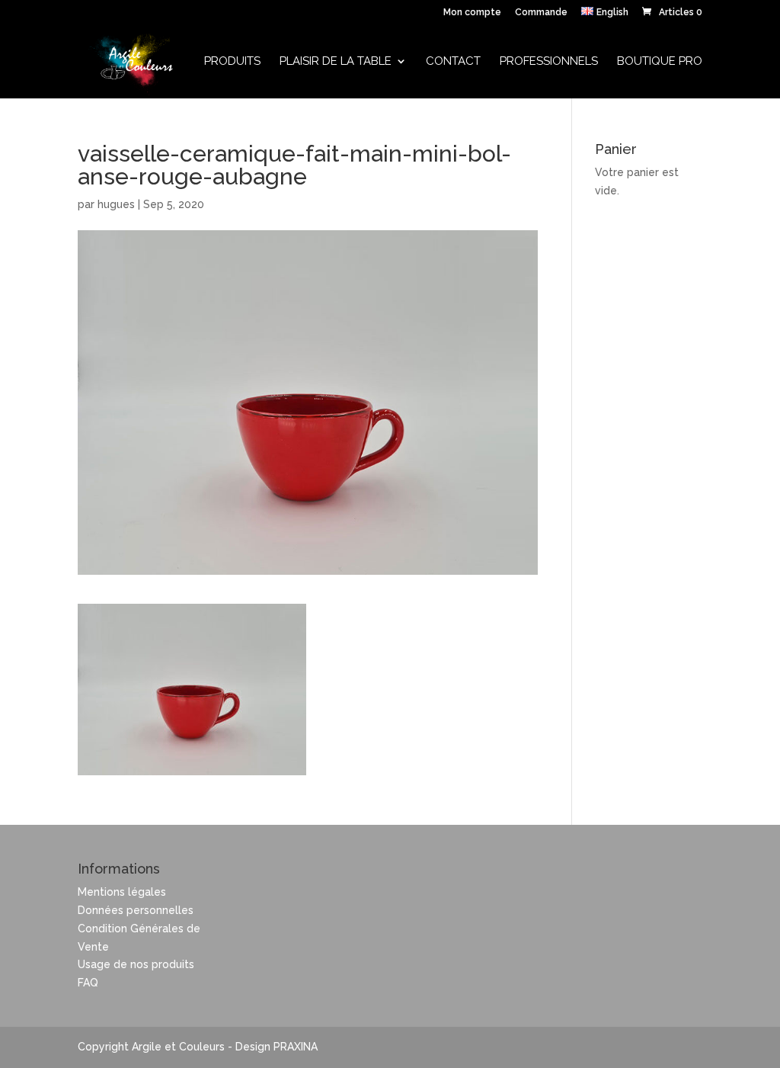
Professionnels (549, 62)
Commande (541, 13)
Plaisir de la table (336, 62)
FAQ (88, 983)
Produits (232, 62)
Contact (453, 62)
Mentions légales (122, 892)
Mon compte (472, 13)
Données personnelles (135, 910)
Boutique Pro (659, 62)
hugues (116, 204)
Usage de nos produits (136, 964)
